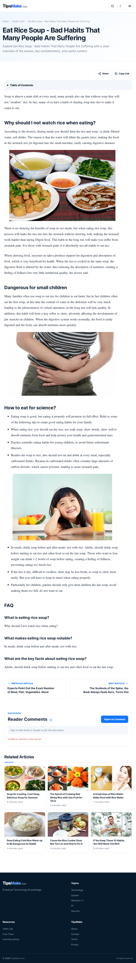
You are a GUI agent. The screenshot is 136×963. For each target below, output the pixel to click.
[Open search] (112, 6)
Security (75, 911)
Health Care (18, 21)
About (74, 929)
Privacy (74, 944)
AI (72, 905)
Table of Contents (21, 85)
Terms (74, 939)
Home (6, 21)
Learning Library (11, 939)
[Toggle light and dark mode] (121, 6)
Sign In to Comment (114, 719)
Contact (75, 934)
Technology (77, 890)
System (75, 895)
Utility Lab (8, 929)
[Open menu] (129, 6)
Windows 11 (77, 900)
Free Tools (8, 934)
